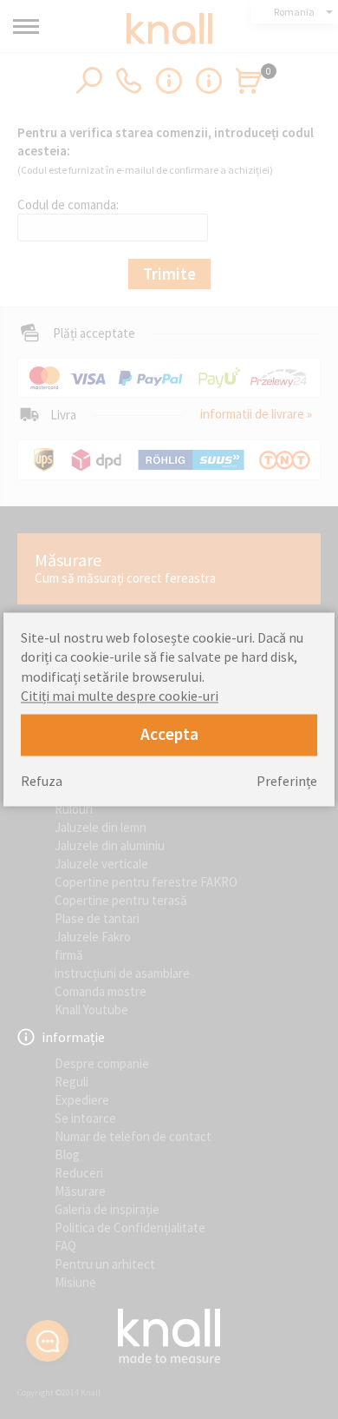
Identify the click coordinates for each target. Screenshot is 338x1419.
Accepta (169, 734)
